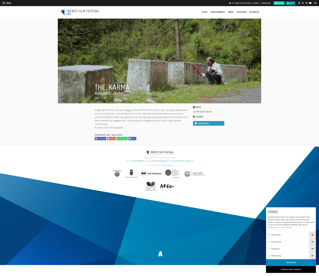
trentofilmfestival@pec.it (183, 160)
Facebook (102, 138)
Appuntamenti (217, 12)
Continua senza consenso (291, 269)
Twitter (112, 138)
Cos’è (204, 12)
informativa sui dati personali (280, 227)
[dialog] (291, 240)
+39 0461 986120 (137, 160)
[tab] (312, 234)
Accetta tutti (291, 262)
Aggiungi (203, 123)
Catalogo (241, 12)
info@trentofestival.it (159, 160)
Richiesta (254, 12)
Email (134, 138)
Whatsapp (123, 138)
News (230, 12)
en (315, 3)
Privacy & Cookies (167, 165)
